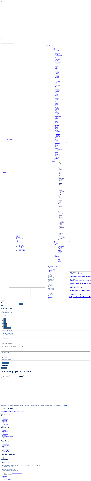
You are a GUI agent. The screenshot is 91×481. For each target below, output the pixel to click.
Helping (82, 273)
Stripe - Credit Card (10, 333)
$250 (5, 324)
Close (2, 301)
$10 (4, 318)
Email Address (5, 346)
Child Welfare (74, 287)
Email (2, 457)
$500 (5, 326)
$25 (4, 320)
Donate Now (3, 367)
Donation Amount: (5, 312)
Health (77, 273)
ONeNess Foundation (17, 473)
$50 (4, 321)
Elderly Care (74, 294)
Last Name (4, 343)
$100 (5, 323)
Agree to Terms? (7, 359)
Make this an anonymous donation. (11, 349)
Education (73, 273)
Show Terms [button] (4, 357)
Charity (73, 280)
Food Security (78, 280)
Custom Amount (7, 327)
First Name (5, 341)
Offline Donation (10, 334)
